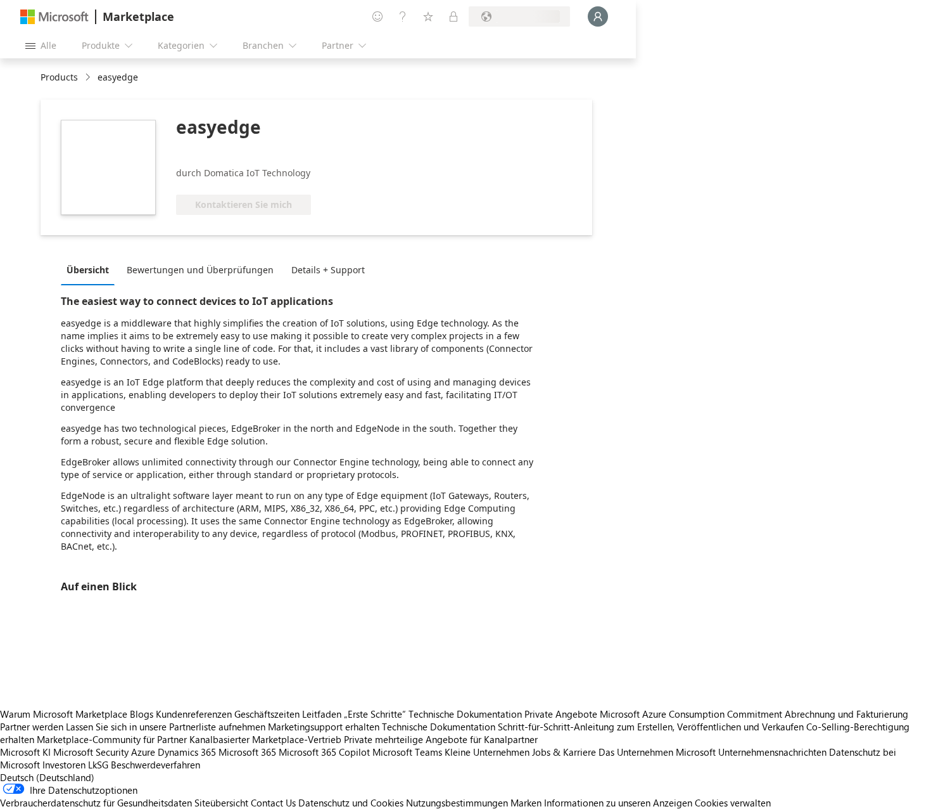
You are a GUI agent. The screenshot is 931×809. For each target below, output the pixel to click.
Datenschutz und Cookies (350, 802)
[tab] (91, 269)
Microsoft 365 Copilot (324, 752)
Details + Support (328, 270)
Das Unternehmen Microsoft (657, 752)
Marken (526, 802)
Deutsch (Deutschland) (47, 777)
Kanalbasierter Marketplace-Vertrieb (265, 739)
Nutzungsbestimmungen (457, 802)
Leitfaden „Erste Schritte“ (354, 714)
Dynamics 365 (187, 752)
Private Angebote (560, 714)
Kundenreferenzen (194, 714)
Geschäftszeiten (267, 714)
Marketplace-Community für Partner (112, 739)
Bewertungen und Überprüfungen (200, 270)
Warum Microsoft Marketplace (63, 714)
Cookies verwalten (733, 802)
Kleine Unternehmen (487, 752)
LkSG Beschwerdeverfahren (144, 764)
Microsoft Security (91, 752)
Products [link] (59, 77)
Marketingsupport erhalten (323, 726)
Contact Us (273, 802)
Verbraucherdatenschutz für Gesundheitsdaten (96, 802)
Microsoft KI (25, 752)
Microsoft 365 (247, 752)
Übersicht (87, 270)
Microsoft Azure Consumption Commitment (692, 714)
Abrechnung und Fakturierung (846, 714)
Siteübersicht (221, 802)
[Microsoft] (54, 17)
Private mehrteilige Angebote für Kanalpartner (441, 739)
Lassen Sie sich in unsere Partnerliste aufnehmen (165, 726)
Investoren (64, 764)
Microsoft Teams (407, 752)
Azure (143, 752)
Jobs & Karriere (564, 752)
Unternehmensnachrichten (772, 752)
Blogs (141, 714)
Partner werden (31, 726)
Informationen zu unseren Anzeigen (618, 802)
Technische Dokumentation (465, 714)
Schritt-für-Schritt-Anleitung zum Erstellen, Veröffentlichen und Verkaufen (651, 726)
